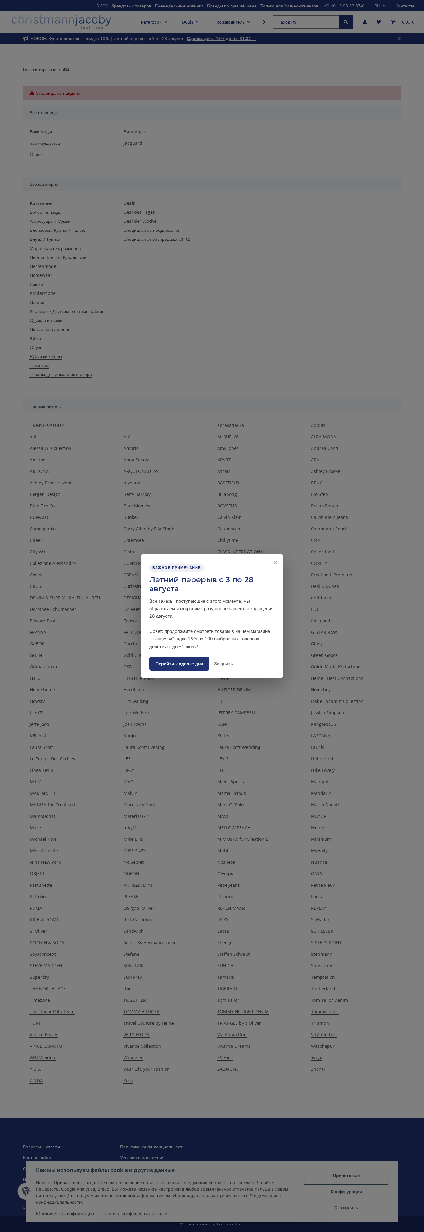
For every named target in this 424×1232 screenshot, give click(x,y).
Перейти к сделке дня (179, 663)
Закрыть (223, 663)
